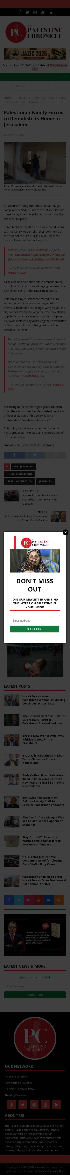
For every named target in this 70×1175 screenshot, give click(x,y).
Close (65, 532)
